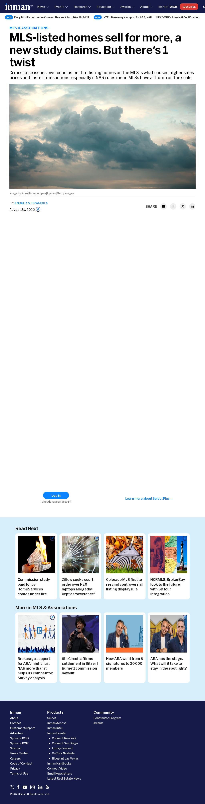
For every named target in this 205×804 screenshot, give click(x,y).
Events (59, 6)
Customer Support (22, 728)
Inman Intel (54, 728)
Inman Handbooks (59, 763)
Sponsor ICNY (19, 743)
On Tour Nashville (63, 753)
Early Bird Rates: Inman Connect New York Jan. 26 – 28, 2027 (51, 17)
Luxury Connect (62, 748)
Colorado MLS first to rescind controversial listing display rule (124, 584)
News (41, 6)
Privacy (15, 768)
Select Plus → (163, 498)
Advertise (16, 733)
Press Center (19, 753)
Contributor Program (107, 718)
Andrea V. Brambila (31, 203)
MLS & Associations (28, 28)
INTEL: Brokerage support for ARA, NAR (127, 17)
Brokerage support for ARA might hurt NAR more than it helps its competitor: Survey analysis (35, 668)
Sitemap (15, 748)
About (144, 6)
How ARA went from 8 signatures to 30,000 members (124, 663)
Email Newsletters (59, 773)
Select (51, 718)
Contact (15, 723)
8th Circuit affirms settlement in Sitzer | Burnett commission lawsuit (80, 665)
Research (80, 6)
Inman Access (56, 723)
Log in (173, 6)
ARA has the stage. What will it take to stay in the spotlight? (168, 663)
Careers (15, 758)
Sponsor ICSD (19, 738)
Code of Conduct (21, 763)
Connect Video (57, 768)
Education (104, 6)
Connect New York (64, 738)
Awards (125, 6)
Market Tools (167, 6)
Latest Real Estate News (64, 778)
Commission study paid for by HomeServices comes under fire (34, 586)
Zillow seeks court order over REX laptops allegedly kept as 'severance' (78, 586)
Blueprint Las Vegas (65, 758)
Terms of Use (19, 773)
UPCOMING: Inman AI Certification (177, 17)
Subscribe (189, 6)
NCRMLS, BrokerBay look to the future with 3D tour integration (167, 586)
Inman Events (56, 733)
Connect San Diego (65, 743)
